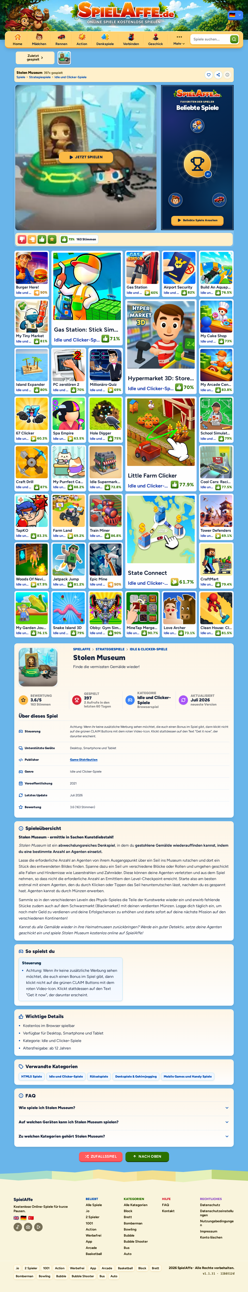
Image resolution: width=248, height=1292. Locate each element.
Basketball (94, 1254)
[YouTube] (38, 1227)
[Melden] (227, 75)
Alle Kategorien (135, 1205)
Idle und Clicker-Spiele (70, 77)
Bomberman (133, 1223)
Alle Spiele (94, 1205)
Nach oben (150, 1156)
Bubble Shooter (136, 1242)
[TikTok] (18, 1227)
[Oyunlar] (31, 1218)
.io (87, 1211)
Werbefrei (93, 1236)
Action (91, 1229)
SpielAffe (81, 649)
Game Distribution (84, 759)
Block (128, 1211)
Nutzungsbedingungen (217, 1223)
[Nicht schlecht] (32, 239)
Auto (128, 1254)
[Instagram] (28, 1227)
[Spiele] (235, 15)
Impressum (208, 1231)
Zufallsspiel (104, 1156)
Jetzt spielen (89, 157)
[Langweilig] (22, 239)
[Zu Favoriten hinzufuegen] (209, 75)
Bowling (130, 1229)
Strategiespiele (40, 77)
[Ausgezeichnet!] (52, 239)
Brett (128, 1217)
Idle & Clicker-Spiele (148, 649)
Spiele (20, 77)
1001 (89, 1223)
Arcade (91, 1248)
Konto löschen (211, 1237)
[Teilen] (218, 75)
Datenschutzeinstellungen (216, 1213)
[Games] (16, 1218)
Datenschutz (210, 1205)
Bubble (129, 1236)
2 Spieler (92, 1217)
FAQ (165, 1205)
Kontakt (168, 1211)
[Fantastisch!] (42, 239)
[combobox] (209, 39)
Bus (127, 1248)
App (89, 1242)
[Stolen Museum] (64, 58)
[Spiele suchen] (234, 39)
